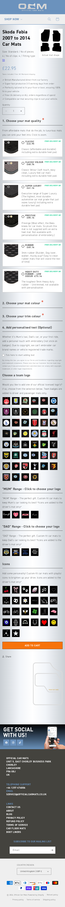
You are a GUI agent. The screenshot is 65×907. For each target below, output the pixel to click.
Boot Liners (13, 832)
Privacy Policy (15, 817)
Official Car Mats (20, 895)
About (10, 810)
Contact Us (13, 807)
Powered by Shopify (36, 895)
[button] (13, 19)
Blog (9, 814)
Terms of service (33, 899)
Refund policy (52, 895)
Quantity (6, 104)
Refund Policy (15, 821)
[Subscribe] (51, 850)
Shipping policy (49, 899)
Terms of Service (17, 825)
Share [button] (8, 656)
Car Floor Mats (16, 828)
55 (3, 60)
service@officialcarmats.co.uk (26, 794)
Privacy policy (18, 899)
